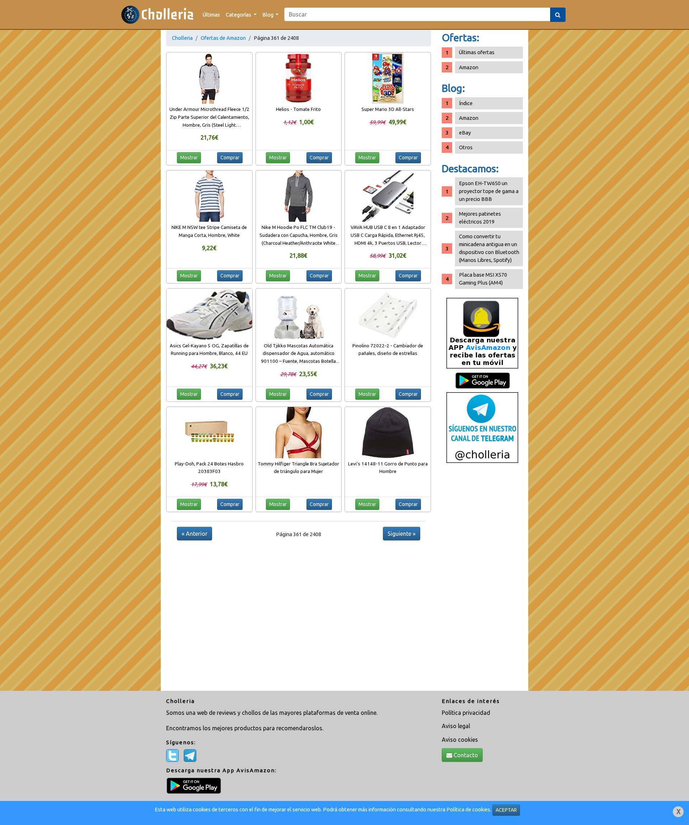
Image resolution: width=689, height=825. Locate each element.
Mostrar (189, 157)
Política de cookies (468, 809)
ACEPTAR (506, 810)
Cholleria (182, 38)
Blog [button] (268, 14)
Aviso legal (456, 726)
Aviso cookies (460, 739)
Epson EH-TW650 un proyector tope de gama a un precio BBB (489, 191)
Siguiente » (402, 533)
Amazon (468, 67)
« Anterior (194, 533)
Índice (466, 103)
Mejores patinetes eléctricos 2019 (480, 218)
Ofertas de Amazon (223, 38)
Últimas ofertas (477, 52)
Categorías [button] (239, 14)
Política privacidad (466, 712)
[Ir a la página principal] (157, 14)
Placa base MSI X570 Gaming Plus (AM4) (483, 279)
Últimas (211, 14)
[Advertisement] (482, 579)
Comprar (229, 157)
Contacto (465, 755)
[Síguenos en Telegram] (482, 427)
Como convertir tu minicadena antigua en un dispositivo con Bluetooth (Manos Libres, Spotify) (489, 248)
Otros (466, 147)
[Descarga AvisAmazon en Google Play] (482, 333)
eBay (465, 133)
